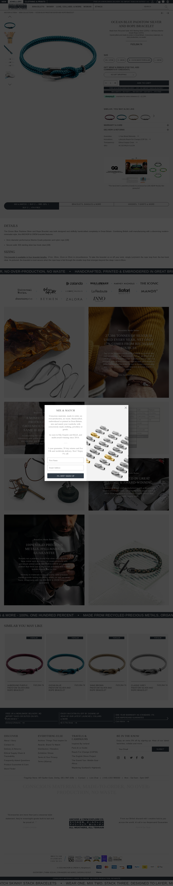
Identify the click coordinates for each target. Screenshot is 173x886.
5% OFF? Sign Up (65, 476)
